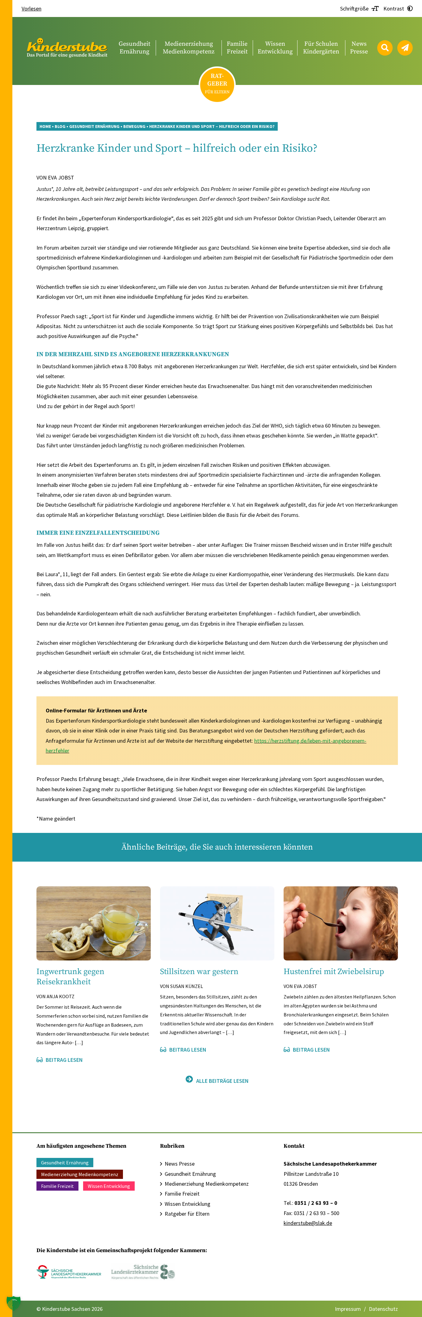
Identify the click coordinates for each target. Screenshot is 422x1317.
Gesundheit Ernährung (65, 1162)
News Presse (180, 1163)
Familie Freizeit (57, 1186)
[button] (13, 1303)
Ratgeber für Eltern (187, 1213)
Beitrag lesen (64, 1059)
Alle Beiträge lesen (222, 1080)
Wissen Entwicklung (109, 1186)
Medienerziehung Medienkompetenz (79, 1174)
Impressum (348, 1308)
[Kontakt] (405, 48)
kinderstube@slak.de (308, 1222)
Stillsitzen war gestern (199, 972)
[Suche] (385, 48)
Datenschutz (383, 1308)
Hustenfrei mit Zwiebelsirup (334, 972)
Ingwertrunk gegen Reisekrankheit (70, 977)
